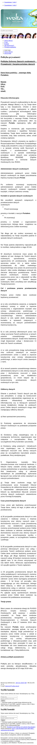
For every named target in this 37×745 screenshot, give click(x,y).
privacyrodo (7, 53)
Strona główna (8, 51)
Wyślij (3, 700)
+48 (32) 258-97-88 (20, 35)
